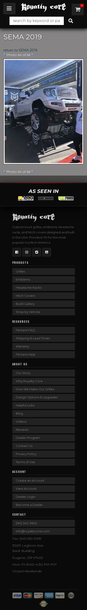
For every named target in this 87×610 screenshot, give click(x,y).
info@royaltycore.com (33, 531)
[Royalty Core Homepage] (43, 7)
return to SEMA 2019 (20, 50)
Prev (4, 54)
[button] (43, 21)
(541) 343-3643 (26, 523)
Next (32, 54)
